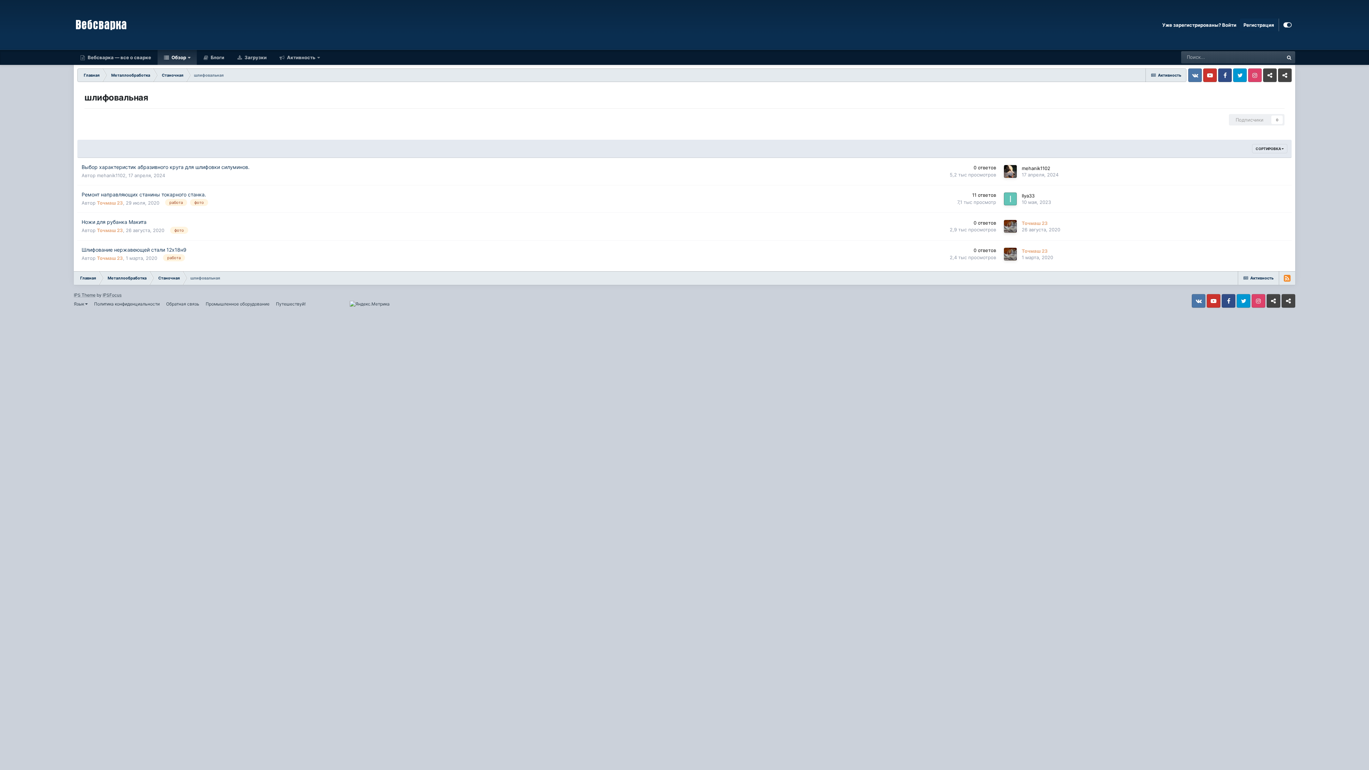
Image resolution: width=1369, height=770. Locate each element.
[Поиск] (1289, 57)
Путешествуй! (291, 304)
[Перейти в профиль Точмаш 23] (1010, 226)
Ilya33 (1028, 196)
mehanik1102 (111, 175)
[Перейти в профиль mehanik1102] (1010, 171)
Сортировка (1269, 149)
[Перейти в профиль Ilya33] (1010, 198)
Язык (79, 304)
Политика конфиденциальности (127, 304)
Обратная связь (182, 304)
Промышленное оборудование (238, 304)
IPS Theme (85, 295)
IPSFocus (112, 295)
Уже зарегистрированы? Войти (1199, 25)
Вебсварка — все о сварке (119, 57)
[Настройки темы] (1287, 25)
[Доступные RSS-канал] (1287, 278)
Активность (301, 57)
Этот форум (1261, 57)
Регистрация (1259, 25)
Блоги (217, 57)
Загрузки (255, 57)
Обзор (178, 57)
